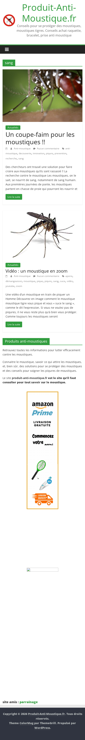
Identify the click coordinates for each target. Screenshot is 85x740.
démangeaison (14, 281)
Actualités (13, 127)
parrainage (29, 702)
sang (21, 158)
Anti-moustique (22, 148)
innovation (38, 153)
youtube (10, 286)
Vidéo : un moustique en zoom (36, 271)
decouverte (25, 153)
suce (62, 281)
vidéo (70, 281)
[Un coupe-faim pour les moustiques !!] (42, 72)
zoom (19, 286)
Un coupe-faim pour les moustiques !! (40, 138)
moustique (29, 281)
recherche (11, 158)
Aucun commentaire (47, 148)
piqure (49, 153)
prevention (60, 153)
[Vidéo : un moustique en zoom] (42, 213)
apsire (68, 276)
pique (40, 281)
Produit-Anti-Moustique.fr (49, 12)
